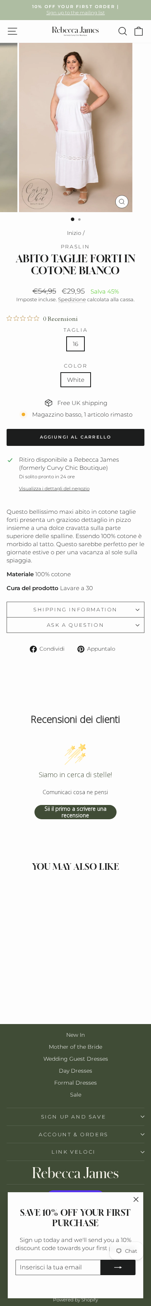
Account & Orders (73, 1134)
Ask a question (75, 625)
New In (75, 1034)
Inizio (74, 232)
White (75, 379)
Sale (75, 1094)
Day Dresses (75, 1070)
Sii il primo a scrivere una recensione (75, 812)
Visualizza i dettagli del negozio (54, 488)
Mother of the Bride (75, 1046)
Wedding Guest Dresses (75, 1058)
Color (76, 366)
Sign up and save (73, 1117)
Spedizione (72, 299)
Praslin (75, 246)
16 (75, 344)
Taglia (75, 330)
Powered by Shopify (75, 1300)
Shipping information (75, 609)
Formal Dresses (75, 1082)
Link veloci (73, 1152)
